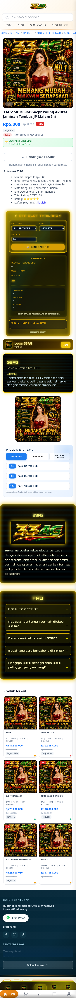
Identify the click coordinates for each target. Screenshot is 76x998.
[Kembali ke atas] (69, 973)
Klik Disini (41, 203)
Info (65, 345)
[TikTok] (23, 935)
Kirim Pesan (18, 918)
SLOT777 (15, 33)
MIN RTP (15, 235)
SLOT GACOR (38, 25)
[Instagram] (14, 935)
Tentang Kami (12, 951)
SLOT (21, 25)
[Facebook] (6, 935)
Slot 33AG (38, 457)
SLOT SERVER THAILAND (49, 33)
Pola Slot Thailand (59, 457)
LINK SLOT (28, 33)
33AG (9, 25)
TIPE (41, 224)
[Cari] (7, 17)
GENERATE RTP (38, 247)
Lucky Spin (16, 457)
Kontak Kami (11, 957)
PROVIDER (17, 224)
